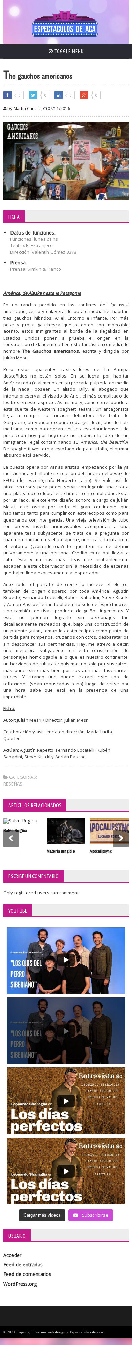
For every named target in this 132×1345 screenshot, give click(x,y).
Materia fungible (61, 851)
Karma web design (50, 1332)
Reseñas (12, 784)
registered (25, 893)
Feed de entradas (23, 1264)
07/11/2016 (58, 108)
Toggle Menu (68, 51)
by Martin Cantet (23, 108)
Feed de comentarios (27, 1274)
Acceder (12, 1255)
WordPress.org (20, 1284)
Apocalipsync (101, 851)
